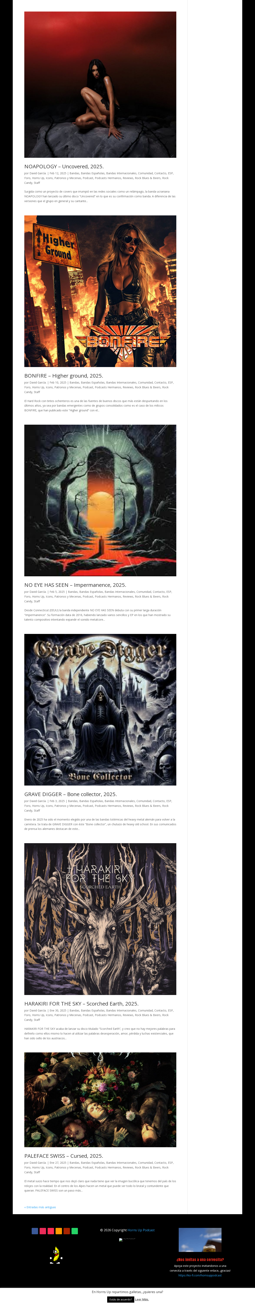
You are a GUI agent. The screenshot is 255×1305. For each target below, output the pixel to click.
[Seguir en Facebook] (35, 1231)
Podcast (88, 178)
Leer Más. (142, 1299)
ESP (170, 173)
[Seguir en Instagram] (43, 1231)
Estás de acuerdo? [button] (121, 1299)
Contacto (160, 173)
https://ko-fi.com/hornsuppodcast (200, 1275)
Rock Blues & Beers (148, 178)
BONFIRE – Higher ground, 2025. (63, 375)
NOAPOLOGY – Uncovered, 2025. (64, 166)
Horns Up (38, 178)
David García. (37, 173)
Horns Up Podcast (141, 1230)
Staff (37, 183)
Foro (27, 178)
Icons (49, 178)
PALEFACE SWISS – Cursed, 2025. (63, 1155)
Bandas (74, 173)
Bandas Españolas (93, 173)
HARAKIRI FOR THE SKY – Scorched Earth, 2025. (81, 1003)
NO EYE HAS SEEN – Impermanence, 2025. (75, 584)
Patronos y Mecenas (67, 178)
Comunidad (145, 173)
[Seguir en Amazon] (59, 1231)
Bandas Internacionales (121, 173)
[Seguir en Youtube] (67, 1231)
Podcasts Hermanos (108, 178)
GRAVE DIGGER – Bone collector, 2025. (70, 794)
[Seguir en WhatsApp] (75, 1231)
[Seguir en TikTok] (51, 1231)
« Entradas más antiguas (40, 1207)
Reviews (128, 178)
